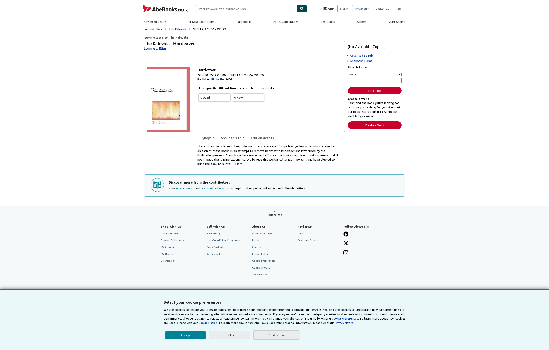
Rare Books (244, 21)
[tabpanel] (269, 155)
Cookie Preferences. (345, 318)
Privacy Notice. (344, 322)
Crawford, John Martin (215, 188)
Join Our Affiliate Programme (224, 240)
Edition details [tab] (262, 138)
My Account (362, 8)
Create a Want (375, 125)
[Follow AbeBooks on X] (345, 244)
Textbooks (327, 21)
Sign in (344, 8)
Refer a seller (214, 253)
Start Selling (396, 21)
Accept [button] (185, 335)
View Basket (168, 260)
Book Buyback (215, 247)
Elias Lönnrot (185, 188)
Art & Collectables (286, 21)
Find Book (374, 90)
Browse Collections (201, 21)
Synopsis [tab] (207, 138)
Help (399, 8)
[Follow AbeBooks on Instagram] (345, 253)
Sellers (362, 21)
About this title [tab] (232, 138)
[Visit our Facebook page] (345, 234)
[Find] (302, 8)
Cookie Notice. (208, 322)
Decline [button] (229, 335)
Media (255, 240)
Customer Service (308, 240)
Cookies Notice (261, 267)
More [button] (238, 163)
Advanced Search (155, 21)
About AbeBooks (262, 233)
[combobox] (246, 8)
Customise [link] (277, 335)
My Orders (167, 253)
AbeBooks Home (361, 61)
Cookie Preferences (264, 260)
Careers (256, 247)
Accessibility (259, 274)
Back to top (274, 214)
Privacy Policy (260, 253)
